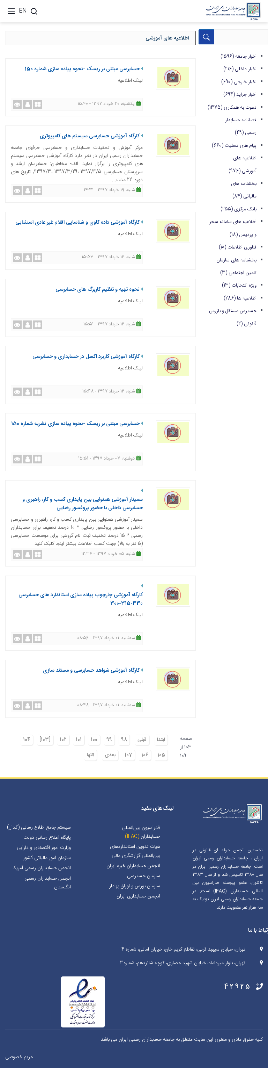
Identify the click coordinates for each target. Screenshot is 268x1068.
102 (63, 740)
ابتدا (161, 740)
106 (144, 755)
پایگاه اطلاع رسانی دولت (47, 838)
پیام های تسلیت (234, 146)
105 (161, 755)
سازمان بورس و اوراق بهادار (134, 886)
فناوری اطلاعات (237, 247)
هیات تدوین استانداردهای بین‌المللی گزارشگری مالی (135, 851)
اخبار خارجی (238, 82)
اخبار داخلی (239, 69)
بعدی (110, 755)
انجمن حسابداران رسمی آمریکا (42, 868)
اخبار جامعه (238, 56)
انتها (90, 755)
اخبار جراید (239, 95)
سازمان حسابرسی (143, 876)
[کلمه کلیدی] (34, 11)
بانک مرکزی (238, 209)
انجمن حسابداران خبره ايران (133, 866)
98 (124, 740)
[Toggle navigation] (11, 11)
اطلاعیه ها (240, 298)
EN (23, 11)
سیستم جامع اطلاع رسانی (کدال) (39, 827)
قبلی (142, 740)
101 (79, 740)
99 (109, 740)
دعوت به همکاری (232, 107)
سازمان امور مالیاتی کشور (47, 858)
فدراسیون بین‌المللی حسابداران (141, 832)
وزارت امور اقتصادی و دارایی (44, 848)
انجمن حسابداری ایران (138, 896)
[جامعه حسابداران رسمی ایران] (233, 11)
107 (128, 755)
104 (26, 740)
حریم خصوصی (19, 1057)
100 (94, 740)
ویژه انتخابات (239, 285)
